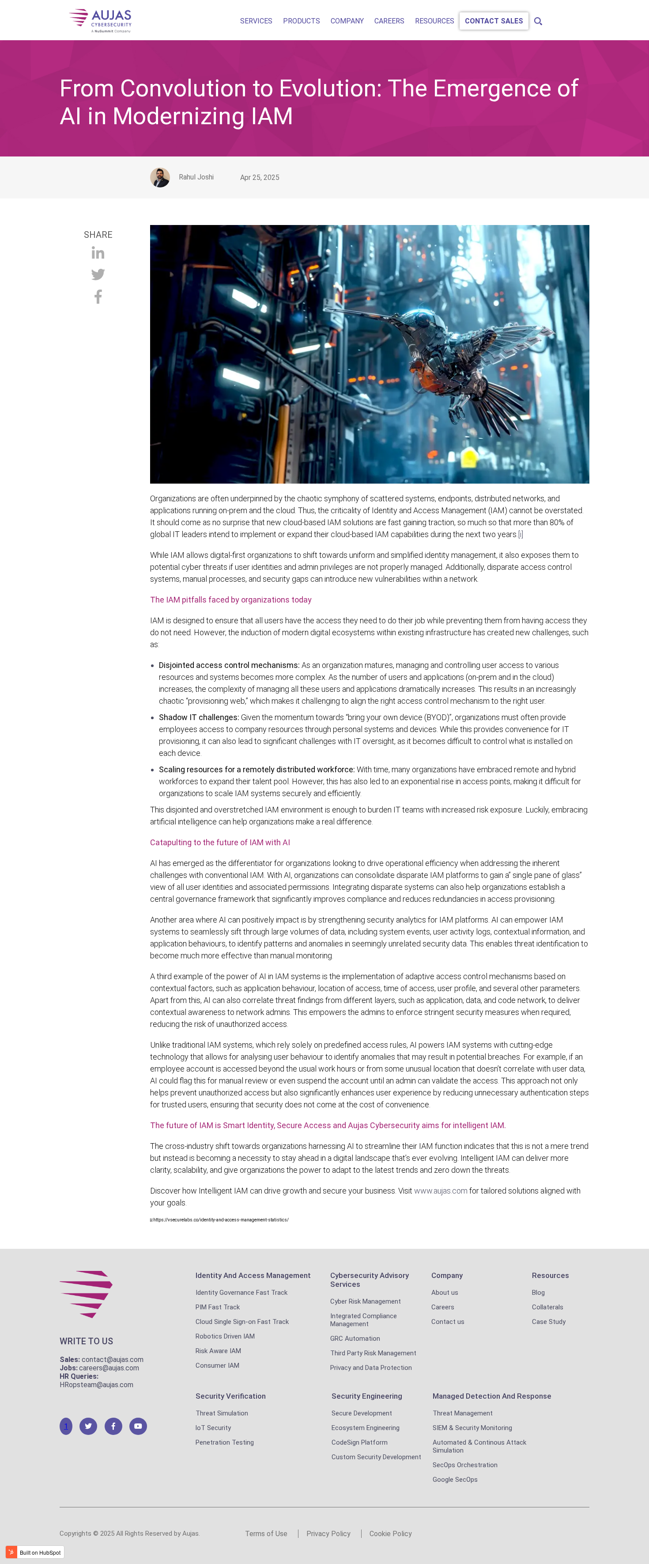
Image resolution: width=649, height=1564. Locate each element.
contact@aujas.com (112, 1359)
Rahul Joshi (196, 177)
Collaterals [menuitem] (547, 1307)
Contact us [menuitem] (447, 1322)
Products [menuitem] (301, 21)
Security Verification (231, 1396)
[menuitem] (536, 18)
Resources (550, 1275)
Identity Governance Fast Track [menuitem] (241, 1293)
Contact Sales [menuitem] (494, 21)
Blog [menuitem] (538, 1293)
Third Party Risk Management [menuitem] (373, 1353)
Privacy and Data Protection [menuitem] (371, 1368)
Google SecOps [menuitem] (455, 1480)
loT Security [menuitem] (213, 1428)
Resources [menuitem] (434, 21)
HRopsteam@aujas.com (96, 1385)
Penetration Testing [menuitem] (225, 1442)
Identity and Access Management (253, 1275)
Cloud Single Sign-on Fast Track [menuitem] (242, 1322)
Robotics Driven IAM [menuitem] (225, 1336)
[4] (138, 1426)
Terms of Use (266, 1534)
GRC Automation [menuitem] (355, 1339)
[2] (88, 1426)
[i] (151, 1220)
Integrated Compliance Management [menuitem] (363, 1320)
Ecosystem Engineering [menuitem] (366, 1428)
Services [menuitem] (256, 21)
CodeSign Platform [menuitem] (360, 1442)
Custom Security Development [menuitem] (376, 1457)
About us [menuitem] (444, 1293)
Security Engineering (367, 1396)
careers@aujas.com (109, 1368)
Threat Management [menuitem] (463, 1413)
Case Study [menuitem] (549, 1322)
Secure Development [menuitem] (362, 1413)
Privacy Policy (328, 1534)
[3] (113, 1426)
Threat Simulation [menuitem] (222, 1413)
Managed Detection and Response (492, 1396)
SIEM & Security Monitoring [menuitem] (472, 1428)
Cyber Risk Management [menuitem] (365, 1301)
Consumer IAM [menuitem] (217, 1365)
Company (447, 1275)
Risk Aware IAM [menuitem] (218, 1351)
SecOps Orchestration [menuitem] (465, 1465)
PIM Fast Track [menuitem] (218, 1307)
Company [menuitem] (347, 21)
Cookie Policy (391, 1534)
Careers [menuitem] (389, 21)
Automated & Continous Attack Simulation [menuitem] (479, 1446)
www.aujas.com (441, 1190)
